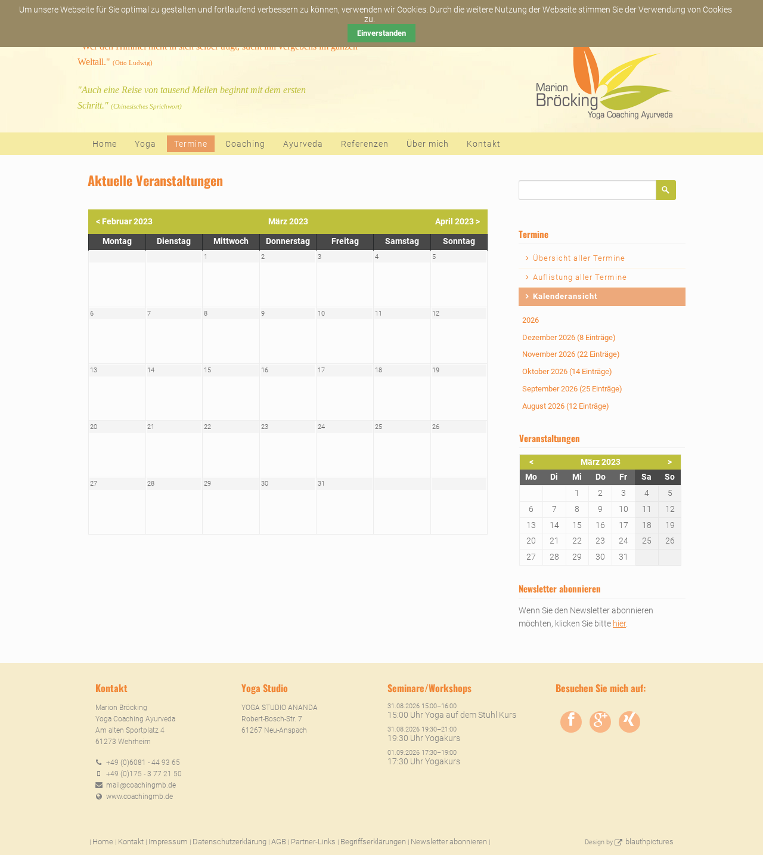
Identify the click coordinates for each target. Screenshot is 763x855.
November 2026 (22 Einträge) (571, 354)
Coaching (245, 144)
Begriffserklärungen (373, 841)
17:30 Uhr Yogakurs (423, 761)
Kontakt (484, 144)
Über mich (428, 144)
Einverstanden (381, 33)
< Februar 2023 (124, 221)
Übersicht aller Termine (579, 258)
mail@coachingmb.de (141, 785)
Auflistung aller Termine (580, 277)
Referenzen (365, 144)
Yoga (145, 144)
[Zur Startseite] (602, 72)
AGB (278, 841)
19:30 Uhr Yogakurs (423, 738)
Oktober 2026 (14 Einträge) (567, 371)
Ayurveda (303, 144)
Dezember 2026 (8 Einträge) (569, 337)
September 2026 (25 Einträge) (572, 388)
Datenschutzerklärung (229, 841)
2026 (530, 320)
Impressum (168, 841)
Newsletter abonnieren (449, 841)
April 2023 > (457, 221)
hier (619, 623)
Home (104, 144)
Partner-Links (313, 841)
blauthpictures (649, 841)
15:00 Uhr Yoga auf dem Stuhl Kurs (451, 715)
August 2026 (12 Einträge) (565, 406)
